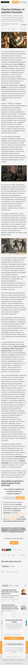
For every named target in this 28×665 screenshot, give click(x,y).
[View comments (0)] (8, 29)
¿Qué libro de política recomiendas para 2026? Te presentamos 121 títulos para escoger (10, 607)
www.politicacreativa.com (16, 531)
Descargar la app (20, 660)
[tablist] (8, 566)
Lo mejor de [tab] (5, 585)
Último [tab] (11, 585)
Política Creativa (5, 23)
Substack (7, 663)
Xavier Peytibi (14, 23)
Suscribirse (15, 2)
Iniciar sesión (23, 2)
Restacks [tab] (12, 566)
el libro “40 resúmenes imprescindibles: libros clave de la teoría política (14, 515)
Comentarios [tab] (5, 566)
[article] (14, 595)
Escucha (24, 24)
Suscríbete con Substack (15, 644)
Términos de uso (20, 647)
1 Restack (19, 550)
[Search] (25, 585)
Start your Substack (9, 660)
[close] (23, 613)
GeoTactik (12, 519)
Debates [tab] (17, 585)
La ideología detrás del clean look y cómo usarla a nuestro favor (9, 591)
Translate (5, 6)
